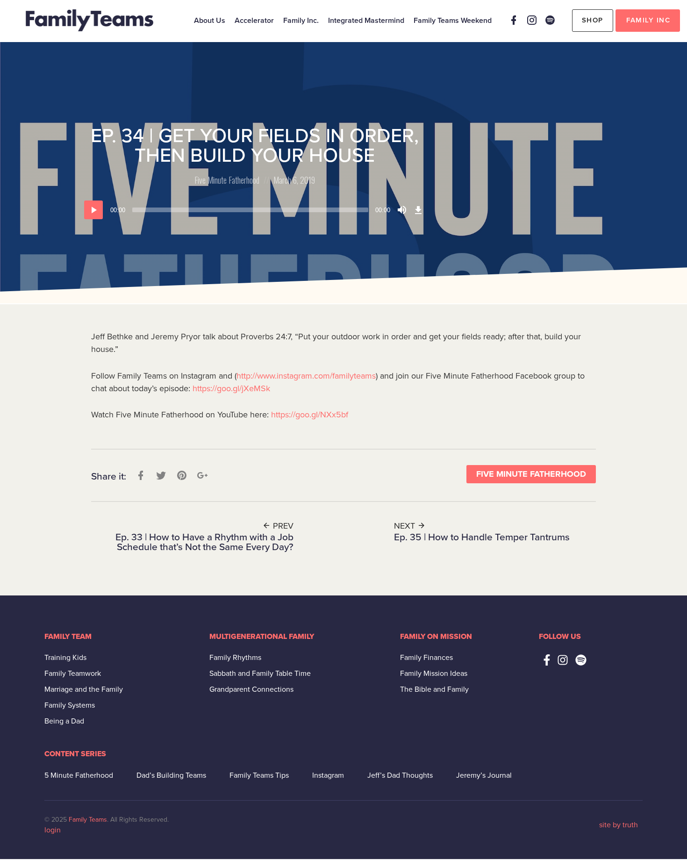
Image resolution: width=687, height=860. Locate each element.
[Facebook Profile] (514, 20)
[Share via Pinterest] (181, 475)
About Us (209, 20)
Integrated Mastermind (366, 20)
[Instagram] (532, 20)
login (52, 830)
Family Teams (88, 820)
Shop (592, 20)
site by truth (618, 825)
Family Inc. (301, 20)
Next (405, 526)
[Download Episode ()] (418, 210)
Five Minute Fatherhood (226, 180)
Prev (282, 526)
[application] (254, 210)
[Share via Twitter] (160, 475)
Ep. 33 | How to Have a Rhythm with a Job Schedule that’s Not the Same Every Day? (204, 542)
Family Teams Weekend (453, 20)
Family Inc (648, 20)
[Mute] (402, 210)
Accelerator (254, 20)
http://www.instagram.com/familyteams (306, 376)
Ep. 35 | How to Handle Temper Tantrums (482, 537)
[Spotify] (550, 20)
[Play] (93, 210)
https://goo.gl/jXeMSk (231, 388)
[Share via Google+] (201, 475)
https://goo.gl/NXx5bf (309, 414)
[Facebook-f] (547, 660)
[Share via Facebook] (140, 475)
